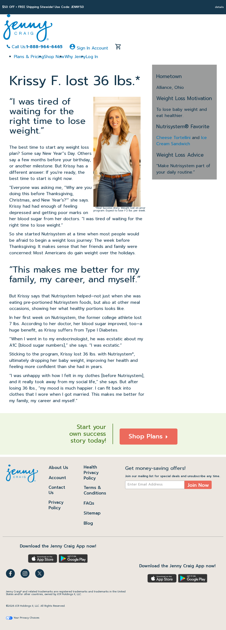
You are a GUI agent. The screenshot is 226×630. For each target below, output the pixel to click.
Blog (88, 523)
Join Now (198, 485)
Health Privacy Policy (91, 472)
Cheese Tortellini (174, 137)
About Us (58, 467)
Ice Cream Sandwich (181, 140)
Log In (92, 56)
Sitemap (92, 513)
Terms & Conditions (95, 490)
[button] (88, 48)
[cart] (118, 48)
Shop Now (54, 56)
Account (57, 477)
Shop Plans (147, 436)
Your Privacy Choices (26, 618)
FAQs (89, 503)
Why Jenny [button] (75, 56)
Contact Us (57, 490)
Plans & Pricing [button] (29, 56)
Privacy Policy (56, 505)
